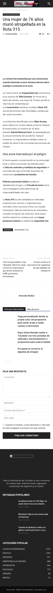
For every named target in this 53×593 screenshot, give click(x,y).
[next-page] (8, 362)
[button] (4, 3)
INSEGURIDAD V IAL (22, 230)
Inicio (5, 10)
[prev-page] (4, 362)
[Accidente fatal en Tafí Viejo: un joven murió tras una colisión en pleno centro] (9, 504)
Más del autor (33, 309)
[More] (30, 40)
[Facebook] (5, 40)
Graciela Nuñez (11, 34)
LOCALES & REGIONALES (18, 10)
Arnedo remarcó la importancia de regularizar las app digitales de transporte (38, 266)
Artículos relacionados (14, 309)
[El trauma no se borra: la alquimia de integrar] (9, 352)
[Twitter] (11, 40)
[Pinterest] (18, 40)
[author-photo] (26, 291)
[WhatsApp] (24, 40)
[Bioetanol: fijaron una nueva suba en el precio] (9, 517)
